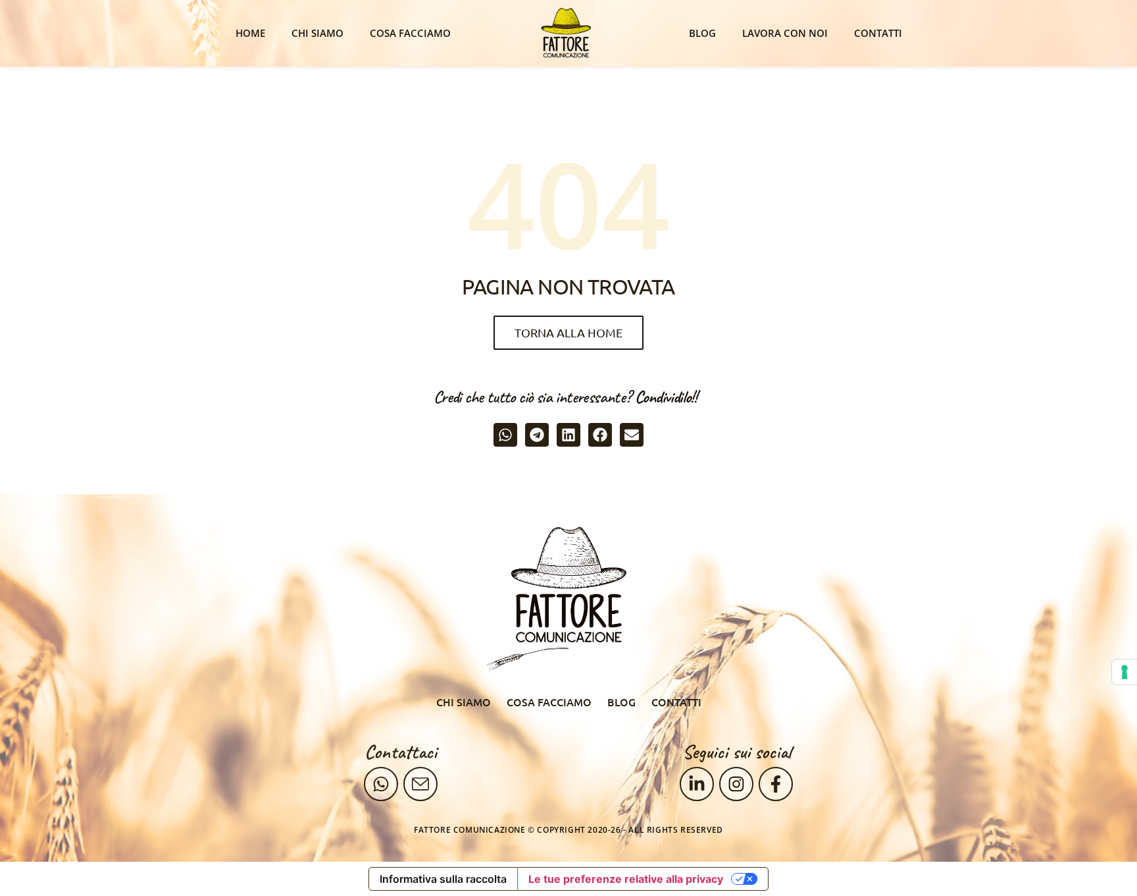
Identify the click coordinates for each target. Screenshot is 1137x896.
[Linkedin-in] (697, 784)
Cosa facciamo (410, 33)
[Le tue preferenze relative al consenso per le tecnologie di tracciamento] (1124, 672)
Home (250, 33)
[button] (505, 435)
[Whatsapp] (381, 784)
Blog (702, 33)
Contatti (878, 33)
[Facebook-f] (776, 784)
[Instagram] (736, 784)
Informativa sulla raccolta (443, 878)
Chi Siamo (317, 33)
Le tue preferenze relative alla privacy (625, 878)
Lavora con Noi (785, 33)
